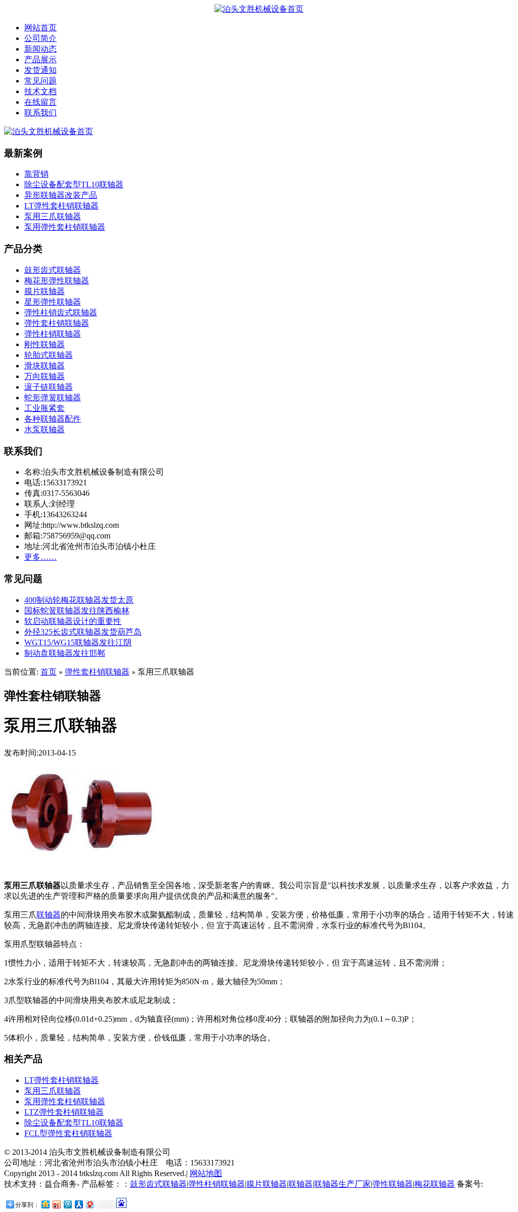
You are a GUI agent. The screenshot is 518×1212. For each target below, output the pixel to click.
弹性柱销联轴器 (52, 333)
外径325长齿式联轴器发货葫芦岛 (83, 632)
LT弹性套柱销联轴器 (61, 205)
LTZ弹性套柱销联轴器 (64, 1112)
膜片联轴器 (44, 291)
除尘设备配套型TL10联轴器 (73, 184)
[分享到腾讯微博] (67, 1204)
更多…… (40, 557)
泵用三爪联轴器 (52, 216)
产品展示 (40, 59)
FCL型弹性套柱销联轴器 (68, 1133)
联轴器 (48, 914)
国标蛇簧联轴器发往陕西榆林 (77, 610)
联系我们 (40, 112)
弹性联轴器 (392, 1184)
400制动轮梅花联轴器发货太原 (79, 600)
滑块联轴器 (44, 365)
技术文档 (40, 91)
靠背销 (36, 174)
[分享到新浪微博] (56, 1204)
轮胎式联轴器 (48, 355)
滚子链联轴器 (48, 387)
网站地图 (206, 1173)
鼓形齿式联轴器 (52, 270)
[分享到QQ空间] (45, 1204)
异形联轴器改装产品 (60, 195)
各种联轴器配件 (52, 418)
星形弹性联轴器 (52, 302)
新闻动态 (40, 49)
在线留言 (40, 102)
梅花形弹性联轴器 (56, 280)
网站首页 (40, 27)
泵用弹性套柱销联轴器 (64, 227)
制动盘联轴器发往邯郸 (64, 653)
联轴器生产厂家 (342, 1184)
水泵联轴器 (44, 429)
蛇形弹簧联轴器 (52, 397)
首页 (48, 671)
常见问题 (40, 80)
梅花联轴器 (434, 1184)
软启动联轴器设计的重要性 (72, 621)
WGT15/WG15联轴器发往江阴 (78, 642)
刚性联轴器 (44, 344)
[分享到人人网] (78, 1204)
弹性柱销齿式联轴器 (60, 312)
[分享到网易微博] (89, 1204)
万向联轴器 (44, 376)
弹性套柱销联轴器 (56, 323)
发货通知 (40, 70)
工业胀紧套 (44, 408)
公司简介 (40, 38)
